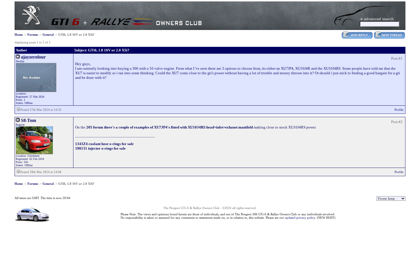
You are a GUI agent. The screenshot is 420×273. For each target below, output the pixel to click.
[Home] (31, 24)
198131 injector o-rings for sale (100, 148)
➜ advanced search (377, 19)
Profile (399, 109)
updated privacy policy (300, 217)
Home (19, 34)
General (48, 34)
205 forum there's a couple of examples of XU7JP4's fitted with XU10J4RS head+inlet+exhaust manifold (169, 127)
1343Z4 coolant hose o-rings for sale (104, 144)
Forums (32, 34)
